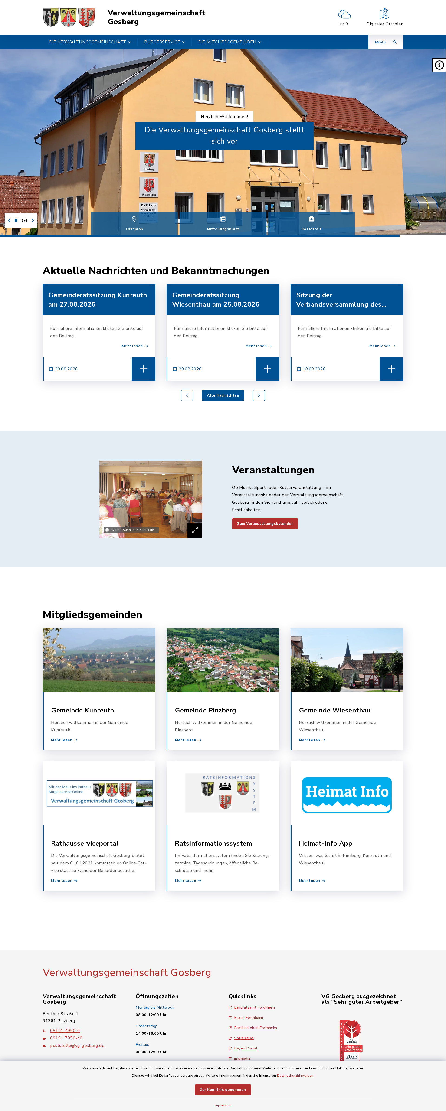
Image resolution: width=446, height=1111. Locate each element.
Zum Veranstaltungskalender (265, 523)
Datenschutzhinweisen (295, 1075)
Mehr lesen (132, 346)
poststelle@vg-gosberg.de (77, 1045)
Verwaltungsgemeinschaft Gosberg (156, 17)
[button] (439, 65)
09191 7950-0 (65, 1030)
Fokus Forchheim (248, 1017)
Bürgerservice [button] (162, 42)
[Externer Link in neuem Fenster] (351, 1041)
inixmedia (242, 1058)
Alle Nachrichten (223, 395)
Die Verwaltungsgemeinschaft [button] (87, 42)
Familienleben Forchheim (255, 1027)
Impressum (223, 1105)
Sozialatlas (244, 1038)
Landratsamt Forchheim (254, 1007)
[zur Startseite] (69, 17)
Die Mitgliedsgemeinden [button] (227, 42)
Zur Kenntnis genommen (223, 1089)
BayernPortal (245, 1048)
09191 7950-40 (66, 1038)
